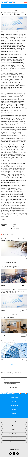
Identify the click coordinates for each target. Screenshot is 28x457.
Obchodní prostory (14, 405)
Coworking (14, 413)
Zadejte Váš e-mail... (7, 379)
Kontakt (14, 426)
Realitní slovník (14, 401)
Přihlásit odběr (14, 387)
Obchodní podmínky (14, 434)
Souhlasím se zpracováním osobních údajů (12, 382)
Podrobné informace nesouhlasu (10, 383)
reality (7, 31)
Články (8, 4)
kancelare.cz (4, 4)
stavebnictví (16, 31)
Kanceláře (14, 409)
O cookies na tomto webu (14, 442)
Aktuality (3, 31)
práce (11, 31)
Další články (14, 364)
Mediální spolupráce (14, 421)
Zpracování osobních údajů (14, 438)
